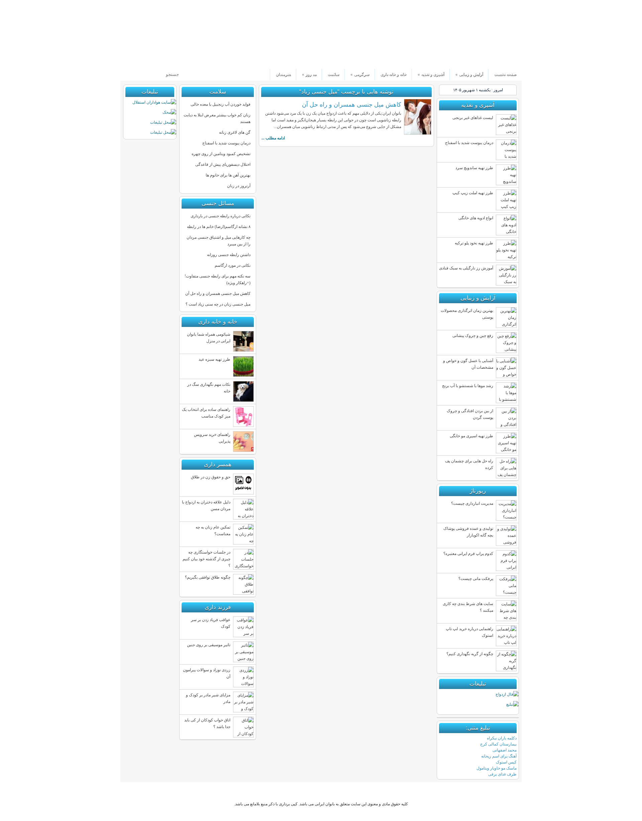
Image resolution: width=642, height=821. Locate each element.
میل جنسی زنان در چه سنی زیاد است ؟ (218, 304)
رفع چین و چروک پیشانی (472, 335)
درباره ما (130, 5)
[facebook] (138, 60)
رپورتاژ (478, 491)
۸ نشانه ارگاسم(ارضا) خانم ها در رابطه (218, 226)
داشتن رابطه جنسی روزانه (228, 254)
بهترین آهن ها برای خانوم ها (228, 175)
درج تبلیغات (173, 5)
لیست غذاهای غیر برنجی (472, 117)
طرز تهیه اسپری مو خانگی (471, 436)
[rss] (127, 60)
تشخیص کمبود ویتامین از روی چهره (221, 153)
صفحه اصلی (362, 791)
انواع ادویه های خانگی (475, 218)
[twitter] (161, 60)
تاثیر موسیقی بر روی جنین (208, 644)
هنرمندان (283, 74)
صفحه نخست (505, 74)
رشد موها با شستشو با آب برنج (467, 385)
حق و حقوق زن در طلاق (210, 477)
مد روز (309, 74)
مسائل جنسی (218, 203)
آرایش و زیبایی (469, 74)
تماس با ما (150, 5)
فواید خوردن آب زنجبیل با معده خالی (220, 104)
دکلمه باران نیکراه (502, 738)
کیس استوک (506, 762)
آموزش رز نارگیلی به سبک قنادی (466, 268)
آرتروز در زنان (238, 186)
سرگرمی (359, 74)
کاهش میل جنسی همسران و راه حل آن (351, 104)
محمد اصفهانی (505, 750)
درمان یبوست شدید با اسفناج (226, 143)
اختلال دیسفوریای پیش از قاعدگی (222, 164)
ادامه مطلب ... (273, 138)
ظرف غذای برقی (502, 774)
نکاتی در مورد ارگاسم (232, 265)
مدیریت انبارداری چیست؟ (472, 503)
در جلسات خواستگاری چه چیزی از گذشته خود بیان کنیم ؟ (206, 559)
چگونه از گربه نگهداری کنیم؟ (469, 654)
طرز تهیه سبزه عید (214, 359)
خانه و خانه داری (393, 74)
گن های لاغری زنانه (234, 132)
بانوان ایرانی (473, 34)
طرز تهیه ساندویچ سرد (474, 167)
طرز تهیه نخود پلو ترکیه (474, 243)
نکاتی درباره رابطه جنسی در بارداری (220, 216)
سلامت (333, 74)
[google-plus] (149, 60)
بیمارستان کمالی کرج (498, 744)
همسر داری (217, 464)
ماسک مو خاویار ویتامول (496, 768)
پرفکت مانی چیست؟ (475, 578)
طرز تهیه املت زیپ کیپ (472, 193)
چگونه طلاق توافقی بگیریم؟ (207, 577)
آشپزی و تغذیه (430, 74)
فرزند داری (218, 607)
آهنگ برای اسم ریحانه (499, 756)
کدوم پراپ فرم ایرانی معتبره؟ (468, 553)
